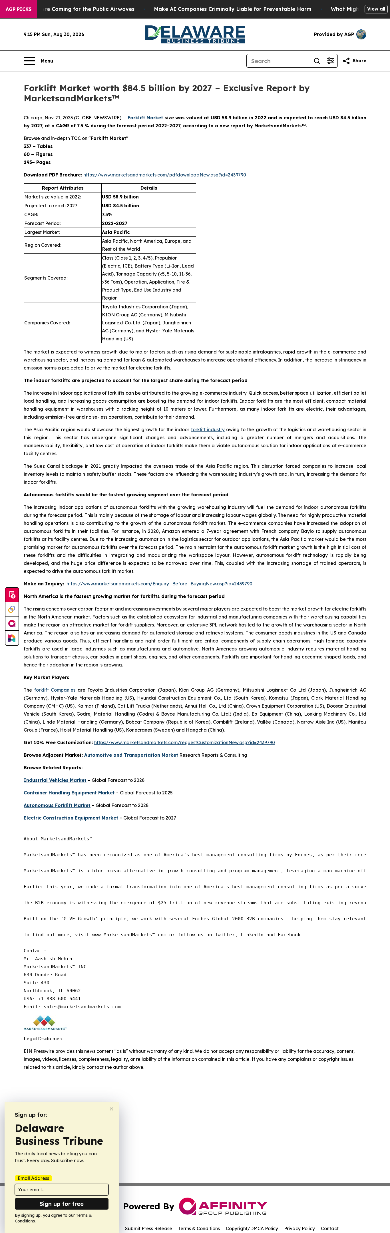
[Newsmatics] (12, 638)
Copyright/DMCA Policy (252, 1228)
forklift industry (208, 429)
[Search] (317, 60)
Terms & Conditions (199, 1228)
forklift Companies (55, 690)
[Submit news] (12, 595)
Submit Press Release (148, 1228)
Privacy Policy (299, 1228)
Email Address (33, 1178)
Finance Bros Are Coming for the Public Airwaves (69, 9)
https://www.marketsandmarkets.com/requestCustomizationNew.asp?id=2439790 (184, 742)
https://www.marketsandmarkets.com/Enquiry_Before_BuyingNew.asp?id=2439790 (158, 584)
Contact (330, 1228)
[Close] (111, 1109)
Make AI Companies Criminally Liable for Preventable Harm (232, 9)
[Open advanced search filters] (330, 60)
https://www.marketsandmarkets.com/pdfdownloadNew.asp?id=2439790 (164, 175)
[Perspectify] (12, 609)
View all (376, 9)
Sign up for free (62, 1203)
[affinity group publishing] (12, 623)
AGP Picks (18, 9)
